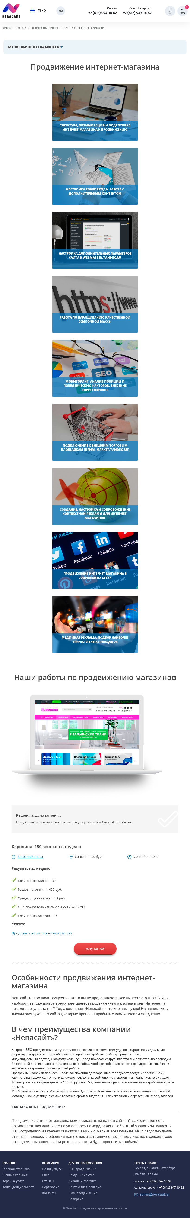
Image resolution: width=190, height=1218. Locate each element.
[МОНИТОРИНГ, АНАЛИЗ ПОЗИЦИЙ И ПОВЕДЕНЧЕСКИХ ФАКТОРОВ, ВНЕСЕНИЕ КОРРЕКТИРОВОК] (95, 367)
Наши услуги (52, 1169)
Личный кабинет (14, 1175)
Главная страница (16, 1169)
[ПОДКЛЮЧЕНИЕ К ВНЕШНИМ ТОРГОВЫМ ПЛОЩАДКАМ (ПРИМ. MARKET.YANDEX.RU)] (95, 432)
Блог (45, 1175)
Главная (7, 28)
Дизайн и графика (82, 1181)
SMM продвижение (83, 1193)
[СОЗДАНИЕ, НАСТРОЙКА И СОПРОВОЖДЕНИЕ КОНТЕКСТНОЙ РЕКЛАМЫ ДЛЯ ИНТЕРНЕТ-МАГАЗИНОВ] (95, 496)
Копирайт (76, 1199)
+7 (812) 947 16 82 (102, 13)
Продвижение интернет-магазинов (42, 933)
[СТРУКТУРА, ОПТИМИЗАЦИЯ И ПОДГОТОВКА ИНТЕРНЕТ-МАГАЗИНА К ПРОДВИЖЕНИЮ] (95, 111)
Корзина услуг (13, 1181)
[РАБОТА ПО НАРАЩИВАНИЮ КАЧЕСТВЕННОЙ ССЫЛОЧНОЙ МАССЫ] (95, 303)
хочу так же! (95, 948)
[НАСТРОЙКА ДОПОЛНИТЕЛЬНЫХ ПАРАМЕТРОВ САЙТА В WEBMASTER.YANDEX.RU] (95, 239)
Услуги (22, 28)
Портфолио (50, 1187)
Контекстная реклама (85, 1187)
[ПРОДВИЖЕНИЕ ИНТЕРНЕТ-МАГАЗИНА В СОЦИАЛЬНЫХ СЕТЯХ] (95, 560)
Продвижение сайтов (45, 28)
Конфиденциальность (18, 1187)
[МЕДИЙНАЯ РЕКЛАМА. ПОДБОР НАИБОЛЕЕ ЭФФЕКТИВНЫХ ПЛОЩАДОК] (95, 624)
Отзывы (48, 1181)
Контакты (49, 1193)
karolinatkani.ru (30, 856)
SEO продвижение (82, 1169)
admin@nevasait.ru (154, 1195)
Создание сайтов (82, 1175)
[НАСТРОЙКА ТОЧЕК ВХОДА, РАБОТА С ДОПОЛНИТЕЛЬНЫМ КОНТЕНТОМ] (95, 175)
